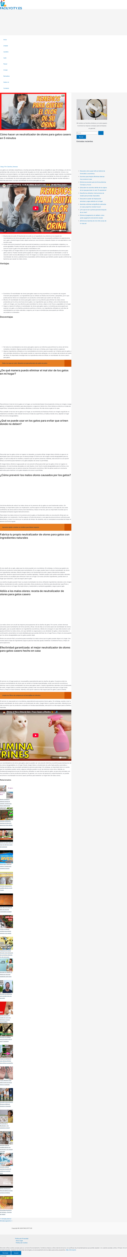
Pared (5, 64)
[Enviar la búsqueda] (101, 133)
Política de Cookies (22, 1243)
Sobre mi (6, 82)
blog (2, 166)
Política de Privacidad (21, 1238)
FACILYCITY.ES (11, 8)
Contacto (6, 88)
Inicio (5, 39)
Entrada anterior (5, 1219)
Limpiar (5, 46)
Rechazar (5, 1253)
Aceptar (16, 1253)
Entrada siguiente (6, 1221)
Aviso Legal (19, 1240)
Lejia (4, 58)
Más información (71, 1250)
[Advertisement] (63, 22)
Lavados (5, 52)
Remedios (6, 76)
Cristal (5, 70)
